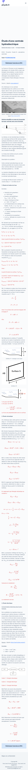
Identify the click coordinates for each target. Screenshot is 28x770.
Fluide (12, 47)
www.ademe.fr (15, 83)
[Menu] (25, 3)
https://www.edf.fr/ (15, 116)
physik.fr (6, 5)
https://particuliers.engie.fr (18, 642)
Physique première (20, 47)
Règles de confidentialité (8, 756)
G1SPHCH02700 (10, 57)
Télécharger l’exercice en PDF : (14, 63)
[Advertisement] (14, 21)
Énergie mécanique (6, 47)
